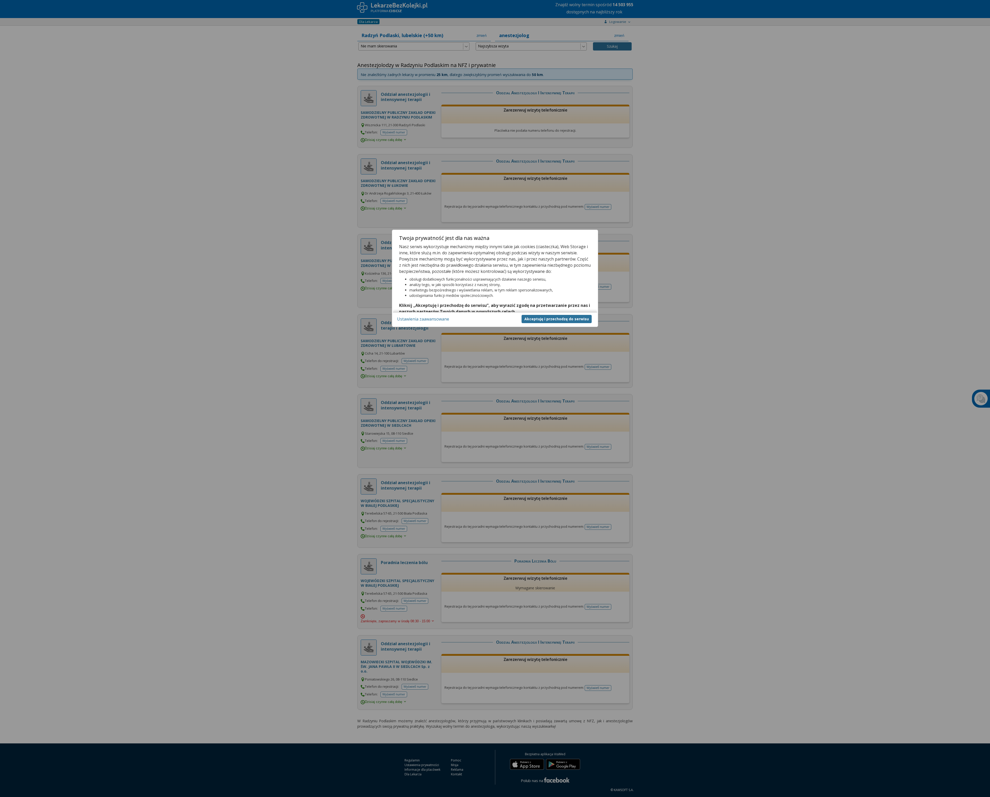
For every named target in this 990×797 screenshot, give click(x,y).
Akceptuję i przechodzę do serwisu (556, 318)
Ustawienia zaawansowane (423, 319)
